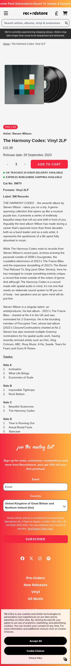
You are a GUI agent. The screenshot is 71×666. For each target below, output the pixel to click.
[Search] (66, 23)
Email (35, 479)
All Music (35, 599)
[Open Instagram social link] (40, 558)
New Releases (35, 585)
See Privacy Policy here (40, 528)
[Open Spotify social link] (48, 558)
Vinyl (35, 592)
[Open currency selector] (56, 13)
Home (6, 44)
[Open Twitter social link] (31, 558)
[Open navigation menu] (6, 13)
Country (35, 495)
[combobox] (35, 23)
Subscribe (35, 539)
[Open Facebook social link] (22, 558)
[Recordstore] (35, 13)
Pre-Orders (35, 578)
